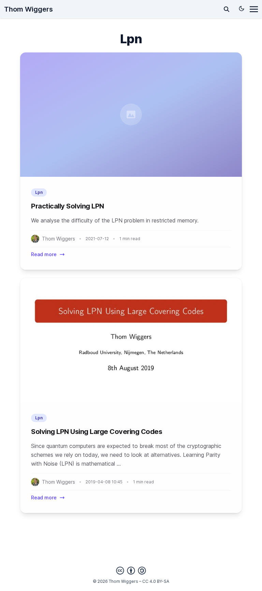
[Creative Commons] (131, 570)
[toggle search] (226, 9)
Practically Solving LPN (67, 206)
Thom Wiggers (28, 9)
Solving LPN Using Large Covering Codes (96, 431)
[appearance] (241, 8)
